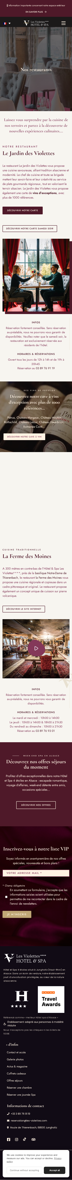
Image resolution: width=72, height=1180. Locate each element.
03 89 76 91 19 (45, 368)
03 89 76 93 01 (45, 731)
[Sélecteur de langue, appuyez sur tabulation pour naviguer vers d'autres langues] (7, 23)
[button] (23, 210)
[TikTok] (24, 1139)
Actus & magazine (17, 1067)
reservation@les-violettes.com (29, 1121)
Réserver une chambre (19, 1088)
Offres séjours (14, 1081)
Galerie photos (15, 1059)
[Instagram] (16, 1139)
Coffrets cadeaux (16, 1074)
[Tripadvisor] (33, 1139)
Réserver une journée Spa (21, 1095)
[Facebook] (8, 1139)
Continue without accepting (24, 1170)
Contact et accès (16, 1052)
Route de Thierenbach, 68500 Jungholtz (33, 1127)
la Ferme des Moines (49, 577)
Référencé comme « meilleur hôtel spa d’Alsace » (31, 1017)
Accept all (54, 1170)
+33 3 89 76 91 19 (20, 1114)
